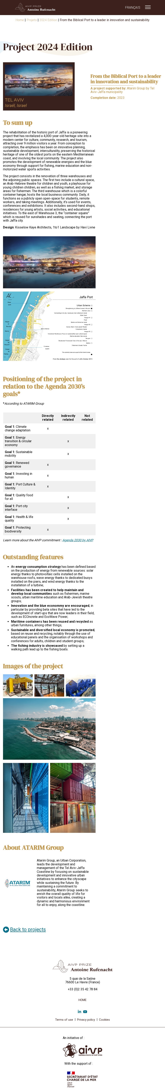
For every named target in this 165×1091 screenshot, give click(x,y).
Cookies (104, 1019)
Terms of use (64, 1019)
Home (19, 20)
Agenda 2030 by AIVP (77, 540)
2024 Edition (48, 20)
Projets (32, 20)
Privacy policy (86, 1019)
